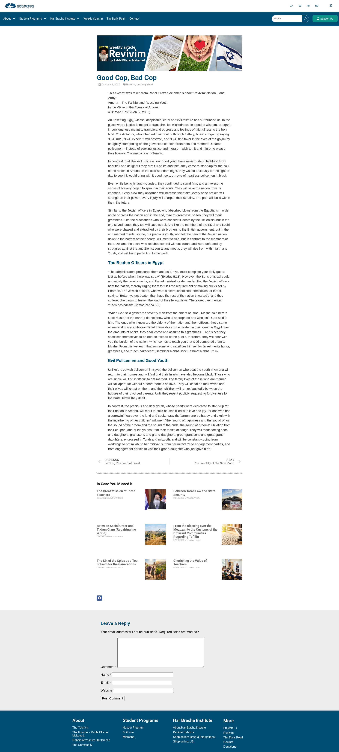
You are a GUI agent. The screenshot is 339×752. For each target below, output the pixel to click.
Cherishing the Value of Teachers (190, 562)
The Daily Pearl (116, 18)
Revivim (130, 84)
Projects (228, 728)
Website (106, 690)
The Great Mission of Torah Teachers (116, 493)
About (7, 18)
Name (106, 674)
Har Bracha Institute (62, 18)
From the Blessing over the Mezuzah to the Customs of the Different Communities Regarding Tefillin (195, 531)
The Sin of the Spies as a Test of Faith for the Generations (117, 562)
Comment (109, 666)
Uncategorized (144, 84)
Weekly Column (93, 18)
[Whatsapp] (331, 5)
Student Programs (30, 18)
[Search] (305, 18)
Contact (134, 18)
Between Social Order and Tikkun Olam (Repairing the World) (116, 529)
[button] (101, 598)
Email (106, 682)
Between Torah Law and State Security (194, 493)
